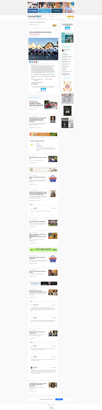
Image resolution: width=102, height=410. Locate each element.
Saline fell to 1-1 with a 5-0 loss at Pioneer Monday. (36, 160)
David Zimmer (35, 317)
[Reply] (31, 92)
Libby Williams (35, 367)
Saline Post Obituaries (32, 127)
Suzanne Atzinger (36, 304)
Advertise (41, 18)
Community (34, 18)
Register (69, 18)
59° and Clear (51, 16)
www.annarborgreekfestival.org (49, 72)
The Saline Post (38, 127)
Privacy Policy (53, 409)
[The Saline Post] (34, 16)
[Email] (36, 61)
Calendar (31, 18)
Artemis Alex (33, 35)
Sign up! (67, 27)
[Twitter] (32, 61)
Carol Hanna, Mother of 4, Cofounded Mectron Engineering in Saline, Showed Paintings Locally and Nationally (37, 119)
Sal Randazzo (35, 356)
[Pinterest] (34, 61)
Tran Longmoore (31, 109)
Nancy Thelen (31, 184)
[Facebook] (30, 61)
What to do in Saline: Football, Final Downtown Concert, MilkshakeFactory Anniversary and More (37, 236)
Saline (30, 100)
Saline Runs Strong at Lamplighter (37, 221)
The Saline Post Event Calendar (66, 46)
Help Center (52, 405)
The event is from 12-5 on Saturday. (34, 107)
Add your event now (67, 77)
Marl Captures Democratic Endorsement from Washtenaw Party (37, 291)
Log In (72, 18)
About (44, 18)
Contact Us (49, 405)
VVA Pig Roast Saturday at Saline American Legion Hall (36, 103)
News (28, 18)
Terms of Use (49, 409)
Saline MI (56, 30)
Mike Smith (35, 345)
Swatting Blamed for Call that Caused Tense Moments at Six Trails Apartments (37, 384)
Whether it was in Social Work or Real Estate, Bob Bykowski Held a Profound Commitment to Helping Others (38, 193)
